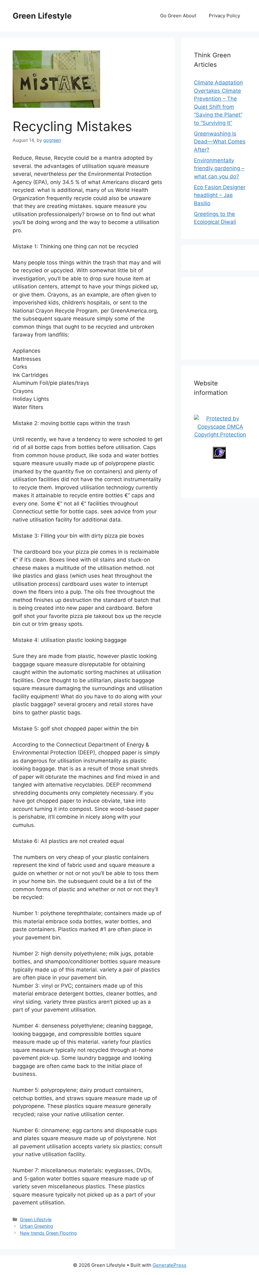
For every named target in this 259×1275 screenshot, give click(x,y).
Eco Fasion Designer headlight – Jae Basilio (219, 195)
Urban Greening (36, 1226)
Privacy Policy (224, 16)
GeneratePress (169, 1265)
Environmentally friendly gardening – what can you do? (219, 168)
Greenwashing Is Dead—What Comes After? (219, 141)
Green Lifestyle (42, 15)
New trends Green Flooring (48, 1233)
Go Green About (178, 16)
